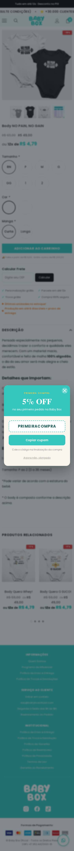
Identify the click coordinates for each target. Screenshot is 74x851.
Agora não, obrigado (37, 458)
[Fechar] (65, 391)
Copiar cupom (37, 440)
